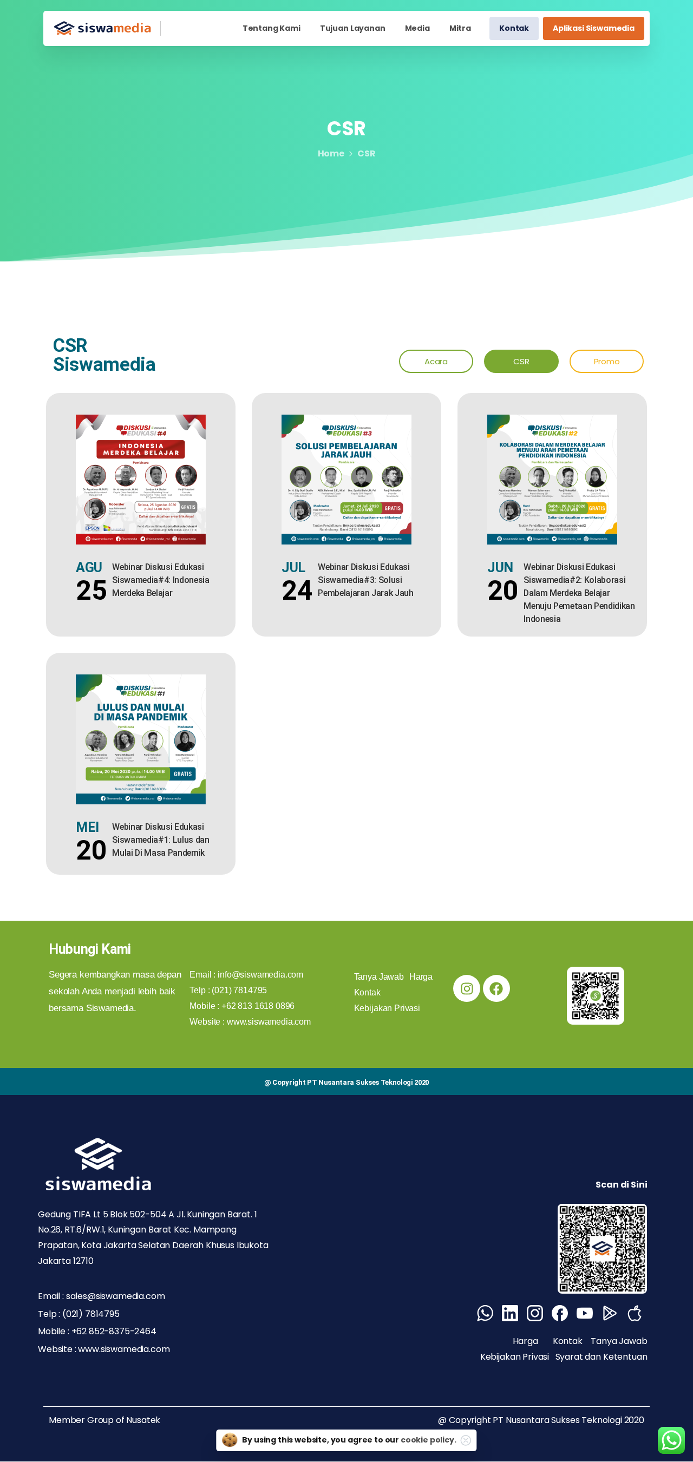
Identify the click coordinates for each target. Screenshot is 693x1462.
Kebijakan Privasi (515, 1356)
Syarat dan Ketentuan (601, 1356)
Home (331, 153)
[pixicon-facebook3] (559, 1313)
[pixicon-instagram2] (534, 1313)
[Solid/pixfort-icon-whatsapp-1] (485, 1313)
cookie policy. (428, 1439)
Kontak (568, 1341)
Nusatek (143, 1420)
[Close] (466, 1440)
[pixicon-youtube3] (584, 1313)
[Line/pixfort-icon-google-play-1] (609, 1313)
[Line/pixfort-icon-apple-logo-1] (634, 1313)
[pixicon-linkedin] (510, 1313)
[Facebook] (496, 988)
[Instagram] (466, 988)
